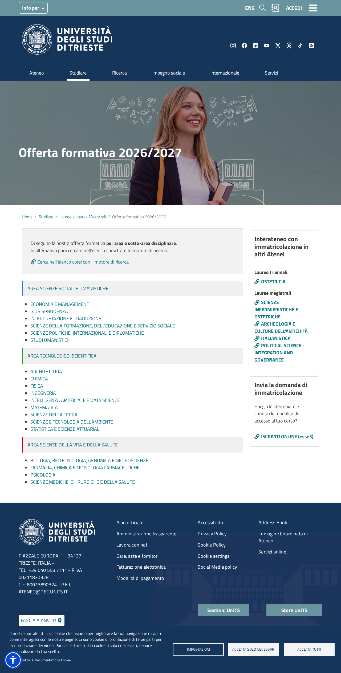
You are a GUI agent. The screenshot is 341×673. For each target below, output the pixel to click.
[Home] (67, 41)
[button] (13, 660)
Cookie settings (213, 556)
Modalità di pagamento (140, 578)
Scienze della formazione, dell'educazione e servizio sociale (102, 325)
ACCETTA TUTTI (309, 649)
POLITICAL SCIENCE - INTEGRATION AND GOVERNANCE (279, 352)
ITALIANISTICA (276, 338)
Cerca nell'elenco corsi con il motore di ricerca (83, 261)
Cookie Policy (212, 544)
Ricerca (119, 72)
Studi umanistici (49, 340)
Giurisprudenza (49, 311)
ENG (250, 8)
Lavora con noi (131, 544)
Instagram (233, 45)
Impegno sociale (168, 72)
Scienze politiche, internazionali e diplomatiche (87, 332)
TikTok (300, 45)
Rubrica (275, 8)
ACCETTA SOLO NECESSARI (253, 649)
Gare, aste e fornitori (137, 556)
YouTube (266, 45)
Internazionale (224, 72)
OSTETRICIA (273, 281)
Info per (31, 7)
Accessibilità (210, 522)
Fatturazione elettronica (141, 567)
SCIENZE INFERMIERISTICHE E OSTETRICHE (276, 309)
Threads (289, 45)
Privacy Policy (212, 533)
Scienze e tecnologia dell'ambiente (71, 421)
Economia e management (59, 304)
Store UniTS (294, 610)
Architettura (46, 371)
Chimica (39, 378)
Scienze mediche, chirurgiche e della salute (82, 482)
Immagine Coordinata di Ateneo (283, 537)
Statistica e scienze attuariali (65, 429)
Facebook (244, 45)
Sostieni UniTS (223, 610)
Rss (311, 45)
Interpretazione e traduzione (65, 318)
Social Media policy (217, 567)
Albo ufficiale (129, 522)
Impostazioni (198, 649)
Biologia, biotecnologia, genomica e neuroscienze (89, 460)
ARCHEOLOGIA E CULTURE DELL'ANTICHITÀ (281, 327)
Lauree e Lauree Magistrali (82, 217)
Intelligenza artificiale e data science (75, 400)
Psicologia (42, 474)
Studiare (78, 72)
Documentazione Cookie (53, 660)
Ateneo (36, 72)
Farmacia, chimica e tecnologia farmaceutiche (85, 467)
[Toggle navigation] (313, 8)
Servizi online (272, 551)
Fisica (36, 385)
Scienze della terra (54, 414)
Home (27, 217)
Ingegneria (43, 393)
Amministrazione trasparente (146, 533)
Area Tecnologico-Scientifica (61, 355)
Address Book (272, 522)
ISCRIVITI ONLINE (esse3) (287, 436)
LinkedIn (255, 45)
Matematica (44, 407)
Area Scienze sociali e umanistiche (67, 288)
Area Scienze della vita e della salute (72, 444)
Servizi (271, 72)
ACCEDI (294, 8)
